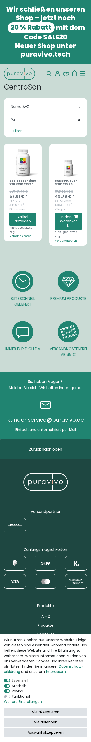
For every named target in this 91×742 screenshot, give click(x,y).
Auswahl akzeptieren (46, 732)
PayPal (17, 691)
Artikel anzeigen (23, 219)
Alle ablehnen (45, 722)
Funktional (21, 696)
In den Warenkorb (68, 221)
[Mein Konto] (57, 73)
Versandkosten (20, 236)
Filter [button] (17, 130)
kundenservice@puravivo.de (45, 419)
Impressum (56, 671)
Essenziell (20, 680)
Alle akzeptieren (45, 712)
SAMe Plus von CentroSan (66, 182)
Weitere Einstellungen (23, 701)
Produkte (45, 625)
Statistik (19, 685)
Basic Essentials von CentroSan (22, 182)
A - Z (45, 616)
